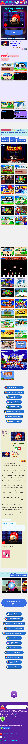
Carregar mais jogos (14, 602)
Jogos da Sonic (15, 614)
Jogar (14, 32)
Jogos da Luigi (14, 406)
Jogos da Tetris (15, 662)
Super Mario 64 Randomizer (10, 740)
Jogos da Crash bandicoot (14, 623)
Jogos (3, 56)
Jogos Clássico (14, 402)
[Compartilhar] (25, 49)
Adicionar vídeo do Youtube (18, 575)
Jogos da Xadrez (14, 667)
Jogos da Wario (14, 421)
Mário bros (5, 140)
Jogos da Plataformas (14, 392)
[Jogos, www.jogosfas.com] (9, 2)
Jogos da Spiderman (14, 652)
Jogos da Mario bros (14, 387)
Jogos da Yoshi (14, 397)
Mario (12, 140)
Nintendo (4, 137)
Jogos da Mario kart (14, 416)
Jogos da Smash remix (14, 411)
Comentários (13, 56)
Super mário (14, 137)
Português (6, 728)
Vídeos (5, 59)
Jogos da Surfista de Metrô (14, 633)
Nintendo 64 (21, 140)
